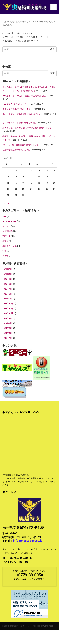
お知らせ (6, 226)
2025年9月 (7, 318)
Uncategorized (9, 221)
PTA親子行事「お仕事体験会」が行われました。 (24, 96)
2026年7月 (7, 274)
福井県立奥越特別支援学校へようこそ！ (19, 21)
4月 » (6, 203)
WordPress (48, 626)
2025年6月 (7, 328)
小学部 (5, 241)
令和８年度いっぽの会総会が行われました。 (22, 114)
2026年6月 (7, 279)
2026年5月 (7, 284)
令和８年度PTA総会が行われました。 (19, 122)
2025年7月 (7, 323)
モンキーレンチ (25, 626)
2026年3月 (7, 294)
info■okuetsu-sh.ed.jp (27, 540)
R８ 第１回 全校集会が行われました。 (21, 145)
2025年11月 (7, 308)
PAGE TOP (54, 608)
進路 (4, 251)
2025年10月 (7, 313)
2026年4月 (7, 289)
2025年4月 (7, 338)
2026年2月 (7, 298)
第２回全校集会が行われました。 (17, 109)
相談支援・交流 (9, 246)
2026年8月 (7, 269)
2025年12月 (7, 303)
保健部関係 (7, 231)
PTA (4, 216)
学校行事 (6, 236)
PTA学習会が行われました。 (15, 104)
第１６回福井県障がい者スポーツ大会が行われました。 (27, 127)
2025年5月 (7, 333)
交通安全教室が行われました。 (16, 150)
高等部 (5, 256)
